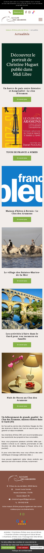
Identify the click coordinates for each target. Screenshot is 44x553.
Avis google (22, 522)
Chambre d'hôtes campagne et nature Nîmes (22, 534)
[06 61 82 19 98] (10, 12)
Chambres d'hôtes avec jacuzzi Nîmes (26, 532)
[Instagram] (29, 12)
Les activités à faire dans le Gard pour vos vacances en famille (22, 336)
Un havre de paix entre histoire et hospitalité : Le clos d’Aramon (22, 91)
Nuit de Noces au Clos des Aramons (22, 399)
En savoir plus (22, 99)
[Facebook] (26, 12)
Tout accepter (8, 547)
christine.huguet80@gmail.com (23, 499)
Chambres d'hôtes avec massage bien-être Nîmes (22, 537)
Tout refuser (23, 547)
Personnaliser (37, 547)
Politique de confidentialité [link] (22, 551)
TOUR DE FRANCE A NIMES (22, 152)
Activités (7, 532)
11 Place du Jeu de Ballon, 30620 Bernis (23, 486)
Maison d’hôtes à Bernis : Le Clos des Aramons (22, 212)
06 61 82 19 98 (23, 502)
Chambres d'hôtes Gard (22, 539)
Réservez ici (18, 12)
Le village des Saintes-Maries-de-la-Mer (22, 273)
